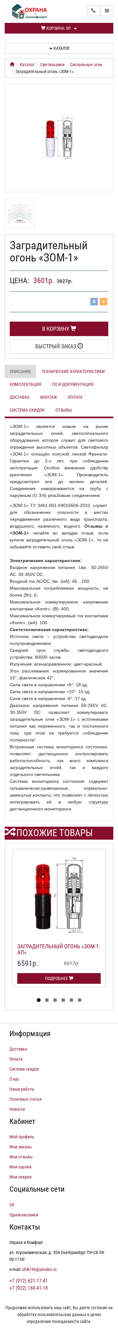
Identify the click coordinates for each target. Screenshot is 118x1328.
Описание (20, 371)
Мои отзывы (21, 1156)
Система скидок (27, 410)
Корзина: (58, 28)
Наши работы (22, 1089)
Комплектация (25, 384)
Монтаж (48, 397)
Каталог (61, 48)
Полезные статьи (25, 1099)
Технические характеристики (73, 371)
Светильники (52, 64)
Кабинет (22, 1121)
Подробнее (57, 978)
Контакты (24, 1227)
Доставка (20, 397)
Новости (17, 1109)
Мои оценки (20, 1166)
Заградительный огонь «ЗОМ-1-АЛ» (58, 949)
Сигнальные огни (86, 64)
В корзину (56, 328)
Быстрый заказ (56, 346)
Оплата (75, 397)
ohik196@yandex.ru (39, 1269)
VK (11, 1204)
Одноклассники (23, 1214)
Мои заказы (20, 1146)
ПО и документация (72, 384)
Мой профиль (21, 1136)
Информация (30, 1033)
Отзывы (63, 410)
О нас (14, 1079)
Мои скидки (20, 1176)
